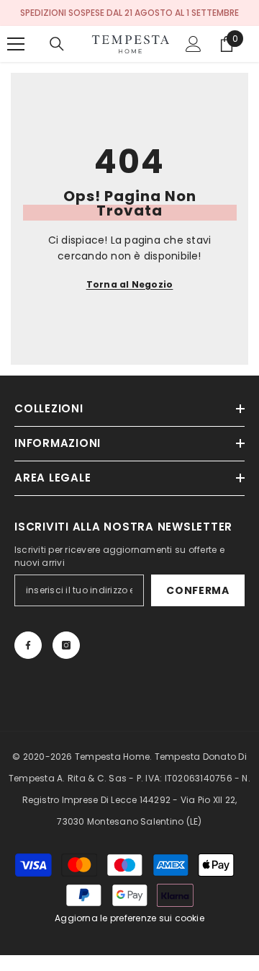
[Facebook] (28, 645)
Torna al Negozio (129, 284)
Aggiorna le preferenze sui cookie (129, 918)
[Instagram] (66, 645)
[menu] (15, 44)
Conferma (198, 590)
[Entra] (193, 44)
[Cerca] (56, 44)
